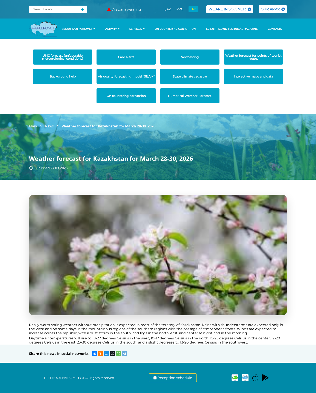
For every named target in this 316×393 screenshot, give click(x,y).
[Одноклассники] (100, 353)
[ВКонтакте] (94, 353)
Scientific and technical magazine (232, 28)
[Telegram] (124, 353)
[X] (112, 353)
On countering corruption (175, 28)
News (49, 126)
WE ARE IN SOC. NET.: (228, 9)
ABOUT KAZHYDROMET (77, 28)
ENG (193, 9)
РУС (179, 9)
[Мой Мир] (106, 353)
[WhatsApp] (118, 353)
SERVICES (135, 28)
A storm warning (126, 9)
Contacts (275, 28)
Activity (111, 28)
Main (33, 126)
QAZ (167, 9)
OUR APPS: (271, 9)
